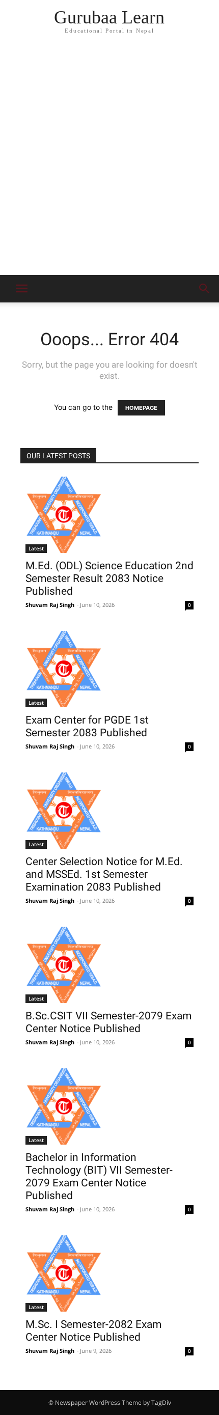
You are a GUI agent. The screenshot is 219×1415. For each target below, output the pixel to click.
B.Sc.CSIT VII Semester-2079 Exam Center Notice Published (108, 1022)
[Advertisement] (109, 160)
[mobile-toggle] (21, 288)
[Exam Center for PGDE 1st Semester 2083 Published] (109, 669)
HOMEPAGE (141, 407)
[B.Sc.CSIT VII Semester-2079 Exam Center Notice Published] (109, 965)
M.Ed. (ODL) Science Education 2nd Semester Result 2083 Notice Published (109, 578)
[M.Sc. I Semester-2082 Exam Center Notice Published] (109, 1273)
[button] (204, 288)
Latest (36, 548)
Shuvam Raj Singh (49, 604)
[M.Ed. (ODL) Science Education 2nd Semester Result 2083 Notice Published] (109, 515)
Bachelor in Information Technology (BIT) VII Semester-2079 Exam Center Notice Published (99, 1176)
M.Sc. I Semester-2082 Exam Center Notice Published (93, 1330)
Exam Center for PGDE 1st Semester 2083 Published (87, 726)
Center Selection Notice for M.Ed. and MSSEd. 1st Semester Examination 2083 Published (104, 874)
